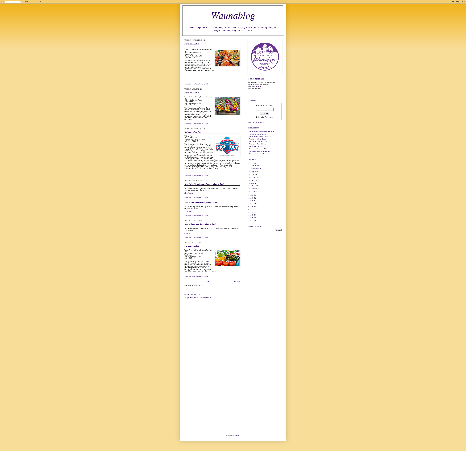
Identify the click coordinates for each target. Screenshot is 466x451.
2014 (252, 212)
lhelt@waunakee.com (255, 86)
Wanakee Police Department (258, 141)
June (253, 177)
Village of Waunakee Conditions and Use (198, 298)
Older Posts (236, 282)
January (254, 191)
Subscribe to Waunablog (256, 122)
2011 (252, 221)
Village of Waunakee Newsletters (260, 136)
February (254, 189)
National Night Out (192, 132)
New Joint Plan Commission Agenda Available (204, 184)
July (252, 175)
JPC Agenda (188, 193)
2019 (252, 198)
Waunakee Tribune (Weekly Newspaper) (262, 154)
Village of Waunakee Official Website (261, 131)
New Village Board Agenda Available (200, 224)
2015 (252, 209)
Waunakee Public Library (257, 144)
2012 (252, 218)
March (253, 186)
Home (208, 282)
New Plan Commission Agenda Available (202, 202)
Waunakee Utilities (255, 146)
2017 (252, 204)
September (255, 166)
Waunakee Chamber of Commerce (260, 149)
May (253, 180)
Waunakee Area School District (259, 151)
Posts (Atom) (197, 285)
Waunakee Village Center (257, 139)
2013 (252, 215)
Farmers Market (191, 44)
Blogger (237, 435)
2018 (252, 201)
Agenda (187, 233)
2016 (252, 206)
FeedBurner (269, 117)
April (253, 183)
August (253, 172)
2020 (252, 195)
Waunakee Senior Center (257, 134)
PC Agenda (188, 211)
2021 (252, 163)
